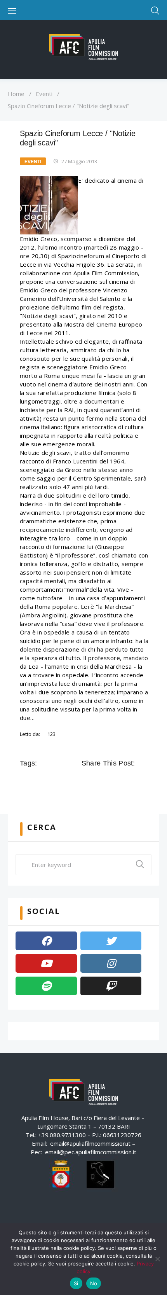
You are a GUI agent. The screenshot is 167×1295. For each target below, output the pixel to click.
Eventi (44, 94)
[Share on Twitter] (97, 781)
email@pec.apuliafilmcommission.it (90, 1152)
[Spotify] (46, 986)
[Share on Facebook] (87, 781)
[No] (157, 1259)
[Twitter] (111, 940)
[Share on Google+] (108, 781)
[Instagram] (111, 963)
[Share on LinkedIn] (119, 781)
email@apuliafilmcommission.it (90, 1143)
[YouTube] (46, 963)
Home (16, 94)
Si (76, 1283)
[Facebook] (46, 940)
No (93, 1283)
